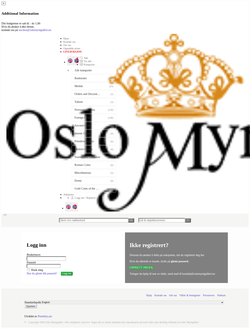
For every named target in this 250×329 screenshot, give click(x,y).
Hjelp (149, 295)
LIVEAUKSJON (72, 51)
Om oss (67, 45)
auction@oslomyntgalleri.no (35, 30)
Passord (31, 262)
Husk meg (36, 269)
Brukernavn (33, 254)
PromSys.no (45, 316)
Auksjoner (68, 194)
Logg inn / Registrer (85, 197)
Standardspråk (33, 302)
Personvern (208, 295)
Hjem (66, 38)
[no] (75, 207)
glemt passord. (180, 261)
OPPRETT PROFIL (142, 267)
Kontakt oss (69, 41)
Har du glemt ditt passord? (42, 273)
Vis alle (87, 61)
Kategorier (89, 64)
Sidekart (221, 295)
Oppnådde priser (71, 48)
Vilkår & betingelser (189, 295)
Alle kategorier (83, 70)
